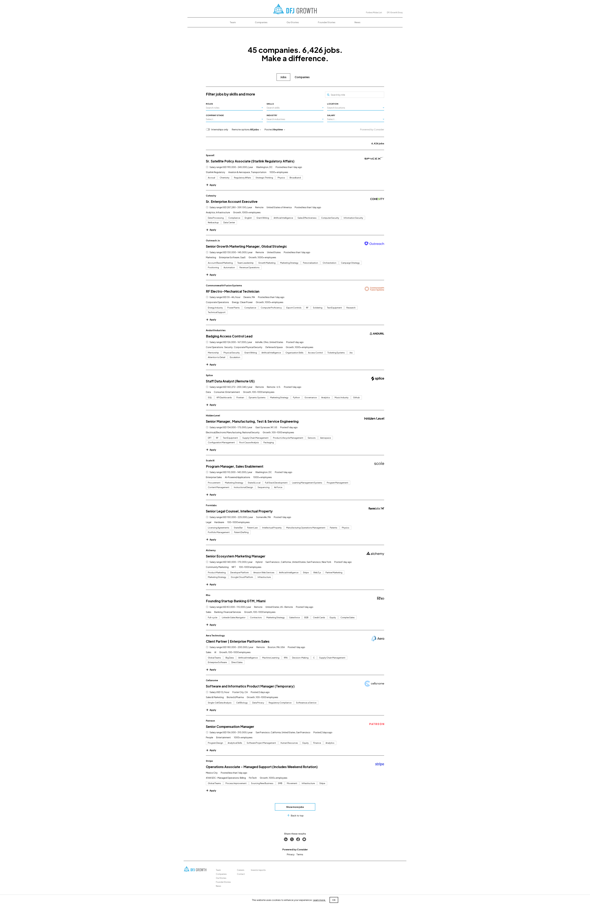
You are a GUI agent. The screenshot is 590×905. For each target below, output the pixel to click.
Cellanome (212, 680)
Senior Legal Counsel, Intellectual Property (239, 511)
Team (233, 22)
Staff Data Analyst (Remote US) (230, 381)
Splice (209, 375)
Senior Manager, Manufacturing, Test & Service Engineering (252, 421)
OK (334, 899)
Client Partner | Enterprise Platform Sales (237, 641)
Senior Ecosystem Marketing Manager (235, 556)
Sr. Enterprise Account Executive (232, 201)
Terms (299, 854)
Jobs (283, 77)
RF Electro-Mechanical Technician (232, 291)
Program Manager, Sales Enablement (234, 466)
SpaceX (210, 155)
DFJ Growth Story (395, 12)
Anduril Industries (216, 330)
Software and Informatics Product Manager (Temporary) (250, 686)
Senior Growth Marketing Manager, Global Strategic (246, 246)
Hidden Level (213, 415)
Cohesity (211, 195)
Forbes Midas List (374, 12)
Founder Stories (326, 22)
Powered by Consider (372, 129)
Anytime (278, 129)
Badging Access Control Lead (229, 336)
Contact (241, 874)
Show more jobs (295, 807)
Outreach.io (213, 240)
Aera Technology (215, 635)
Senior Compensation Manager (230, 726)
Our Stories (293, 22)
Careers (240, 870)
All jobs (254, 129)
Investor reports (258, 870)
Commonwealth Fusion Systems (224, 285)
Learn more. (319, 899)
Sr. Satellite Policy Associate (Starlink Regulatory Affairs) (250, 161)
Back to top (297, 815)
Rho (208, 595)
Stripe (209, 760)
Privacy (291, 854)
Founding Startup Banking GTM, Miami (236, 601)
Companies (261, 22)
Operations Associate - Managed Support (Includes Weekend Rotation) (262, 767)
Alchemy (211, 550)
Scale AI (210, 460)
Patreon (210, 720)
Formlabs (211, 505)
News (357, 22)
